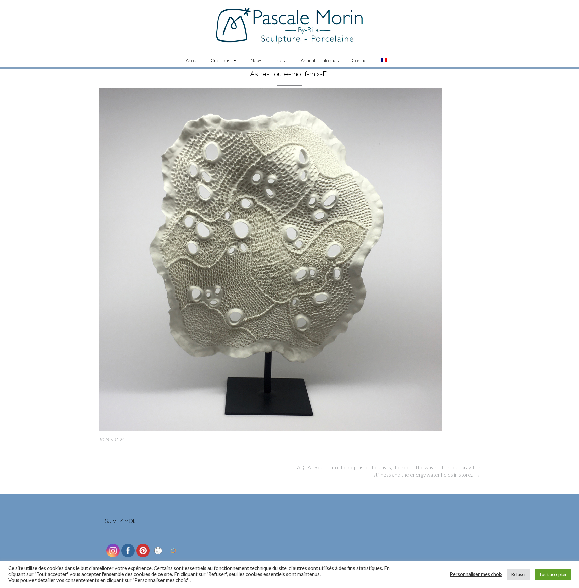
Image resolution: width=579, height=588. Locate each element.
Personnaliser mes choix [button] (476, 574)
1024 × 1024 (112, 439)
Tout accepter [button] (553, 574)
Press (281, 60)
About (192, 60)
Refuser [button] (518, 574)
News (256, 60)
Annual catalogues (320, 60)
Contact (360, 60)
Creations (220, 60)
